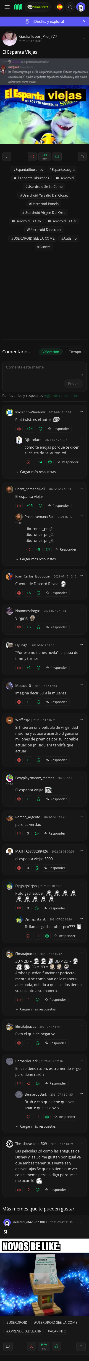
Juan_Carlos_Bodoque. (32, 576)
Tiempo (75, 351)
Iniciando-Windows (30, 412)
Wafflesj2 (22, 719)
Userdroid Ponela (45, 203)
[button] (70, 7)
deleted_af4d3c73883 (30, 1222)
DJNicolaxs (33, 439)
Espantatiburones (29, 169)
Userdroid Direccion (45, 229)
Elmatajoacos (25, 953)
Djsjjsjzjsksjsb (26, 885)
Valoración (50, 351)
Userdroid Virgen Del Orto (44, 212)
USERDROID (17, 1322)
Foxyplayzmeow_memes (34, 777)
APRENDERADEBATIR (24, 1331)
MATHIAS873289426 (31, 851)
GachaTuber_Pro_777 (38, 36)
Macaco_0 (23, 685)
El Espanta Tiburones (32, 178)
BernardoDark (26, 1061)
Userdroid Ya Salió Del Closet (45, 195)
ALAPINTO (58, 1331)
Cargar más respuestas (38, 471)
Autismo (70, 238)
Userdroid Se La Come (45, 186)
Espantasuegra (63, 169)
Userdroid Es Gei (63, 221)
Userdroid (66, 178)
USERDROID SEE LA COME (34, 238)
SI (5, 1232)
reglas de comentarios (61, 395)
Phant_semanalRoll (30, 489)
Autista (44, 246)
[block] (83, 38)
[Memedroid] (18, 7)
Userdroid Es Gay (27, 221)
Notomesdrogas (27, 610)
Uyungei (21, 645)
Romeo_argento (27, 817)
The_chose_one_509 (31, 1143)
